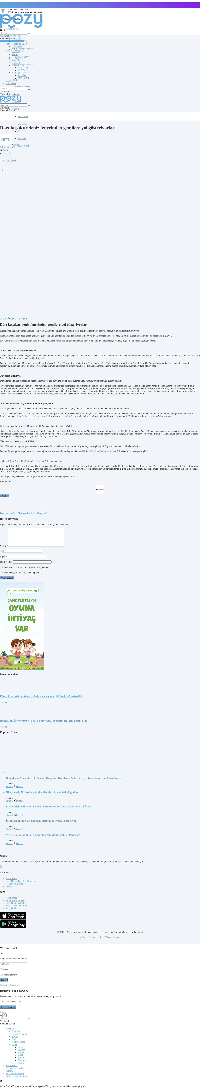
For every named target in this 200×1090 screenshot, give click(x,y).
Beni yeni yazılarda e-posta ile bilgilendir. (23, 572)
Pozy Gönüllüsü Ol (15, 903)
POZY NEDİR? (13, 38)
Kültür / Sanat (18, 1042)
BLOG (9, 153)
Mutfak (21, 1052)
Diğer (14, 1044)
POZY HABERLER (15, 44)
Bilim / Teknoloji (19, 1034)
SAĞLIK (22, 131)
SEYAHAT (23, 116)
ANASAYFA (12, 28)
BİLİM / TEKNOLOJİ (22, 65)
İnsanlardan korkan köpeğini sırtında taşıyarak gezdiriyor (41, 820)
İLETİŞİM (11, 83)
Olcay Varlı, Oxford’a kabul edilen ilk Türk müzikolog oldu (42, 792)
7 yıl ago (4, 726)
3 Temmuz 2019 (7, 147)
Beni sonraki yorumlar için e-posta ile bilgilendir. (26, 567)
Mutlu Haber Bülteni (15, 900)
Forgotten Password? (9, 985)
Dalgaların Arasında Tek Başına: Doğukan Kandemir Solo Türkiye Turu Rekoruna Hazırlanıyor (64, 778)
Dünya (21, 1063)
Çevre (20, 1047)
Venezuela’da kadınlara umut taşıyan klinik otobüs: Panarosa (43, 834)
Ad (1, 551)
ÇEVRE (16, 94)
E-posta (3, 556)
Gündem (16, 1031)
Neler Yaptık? (12, 898)
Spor (14, 1039)
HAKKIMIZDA (19, 41)
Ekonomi (22, 1060)
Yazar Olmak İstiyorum (16, 905)
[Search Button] (29, 33)
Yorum (4, 546)
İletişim (9, 5)
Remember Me (10, 974)
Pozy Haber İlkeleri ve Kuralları (20, 881)
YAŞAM (16, 52)
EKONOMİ (23, 145)
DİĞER (15, 109)
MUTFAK (23, 124)
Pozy (17, 144)
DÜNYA (16, 62)
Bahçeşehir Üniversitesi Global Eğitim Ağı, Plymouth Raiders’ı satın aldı (43, 720)
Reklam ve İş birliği (15, 883)
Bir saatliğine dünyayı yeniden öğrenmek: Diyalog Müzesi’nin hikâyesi (48, 806)
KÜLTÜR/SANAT (21, 57)
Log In (3, 1012)
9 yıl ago (4, 702)
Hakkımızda (11, 878)
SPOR (15, 80)
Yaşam (5, 150)
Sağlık (20, 1055)
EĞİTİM (22, 138)
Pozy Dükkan (12, 908)
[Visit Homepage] (21, 27)
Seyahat (21, 1049)
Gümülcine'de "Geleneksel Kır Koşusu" (24, 513)
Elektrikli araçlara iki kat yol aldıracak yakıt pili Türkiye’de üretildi (41, 696)
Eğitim (21, 1057)
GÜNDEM (17, 46)
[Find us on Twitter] (1, 1081)
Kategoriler (11, 1028)
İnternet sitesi (6, 562)
